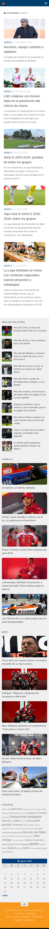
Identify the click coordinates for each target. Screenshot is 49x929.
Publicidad (30, 913)
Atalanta (4, 809)
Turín (32, 848)
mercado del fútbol (34, 832)
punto (34, 844)
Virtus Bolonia (7, 852)
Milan (37, 836)
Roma (4, 848)
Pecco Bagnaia (22, 844)
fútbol (17, 820)
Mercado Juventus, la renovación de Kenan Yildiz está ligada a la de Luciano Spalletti (30, 394)
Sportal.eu (37, 917)
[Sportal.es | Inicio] (4, 3)
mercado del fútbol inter (9, 836)
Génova (23, 821)
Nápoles (28, 840)
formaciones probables (26, 816)
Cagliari (25, 809)
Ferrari (42, 812)
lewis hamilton (29, 825)
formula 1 (7, 820)
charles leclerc (14, 813)
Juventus (17, 824)
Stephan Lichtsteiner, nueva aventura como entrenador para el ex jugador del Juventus (29, 407)
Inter (29, 820)
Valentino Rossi (41, 848)
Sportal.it (26, 917)
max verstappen (37, 829)
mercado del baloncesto (11, 832)
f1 (37, 812)
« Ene (4, 895)
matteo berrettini (25, 828)
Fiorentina (5, 817)
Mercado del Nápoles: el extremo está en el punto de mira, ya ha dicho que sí (29, 356)
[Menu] (46, 3)
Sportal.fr (18, 920)
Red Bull (42, 844)
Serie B (19, 848)
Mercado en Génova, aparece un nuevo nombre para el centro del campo (29, 420)
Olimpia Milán (38, 840)
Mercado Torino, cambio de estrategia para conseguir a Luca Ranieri (29, 382)
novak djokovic (19, 840)
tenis (26, 848)
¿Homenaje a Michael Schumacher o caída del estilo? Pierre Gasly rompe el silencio (22, 585)
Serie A (12, 848)
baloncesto (17, 809)
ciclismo (23, 813)
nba (13, 840)
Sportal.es (30, 920)
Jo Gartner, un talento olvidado (18, 487)
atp (8, 809)
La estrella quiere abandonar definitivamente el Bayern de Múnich (27, 446)
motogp (6, 839)
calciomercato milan (34, 809)
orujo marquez (8, 844)
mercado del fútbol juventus (25, 836)
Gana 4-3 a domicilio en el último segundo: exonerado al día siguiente (29, 433)
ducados (31, 813)
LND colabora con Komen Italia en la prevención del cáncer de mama (22, 100)
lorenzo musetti (15, 828)
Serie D (8, 42)
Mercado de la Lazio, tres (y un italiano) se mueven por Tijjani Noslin (28, 369)
